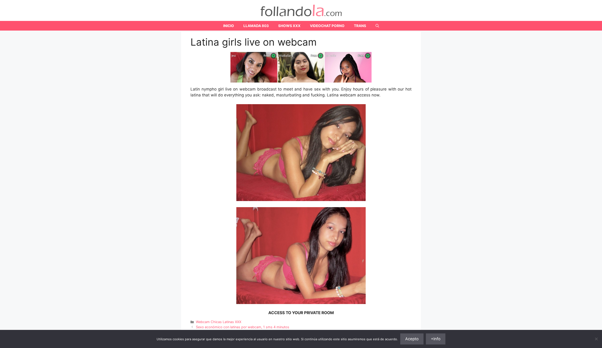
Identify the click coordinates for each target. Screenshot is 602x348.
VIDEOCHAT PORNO (327, 26)
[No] (596, 338)
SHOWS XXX (289, 26)
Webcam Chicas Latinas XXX (218, 322)
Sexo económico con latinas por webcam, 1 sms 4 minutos (242, 327)
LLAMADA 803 (256, 26)
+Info (435, 338)
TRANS (360, 26)
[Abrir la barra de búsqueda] (377, 26)
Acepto (412, 338)
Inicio (228, 26)
